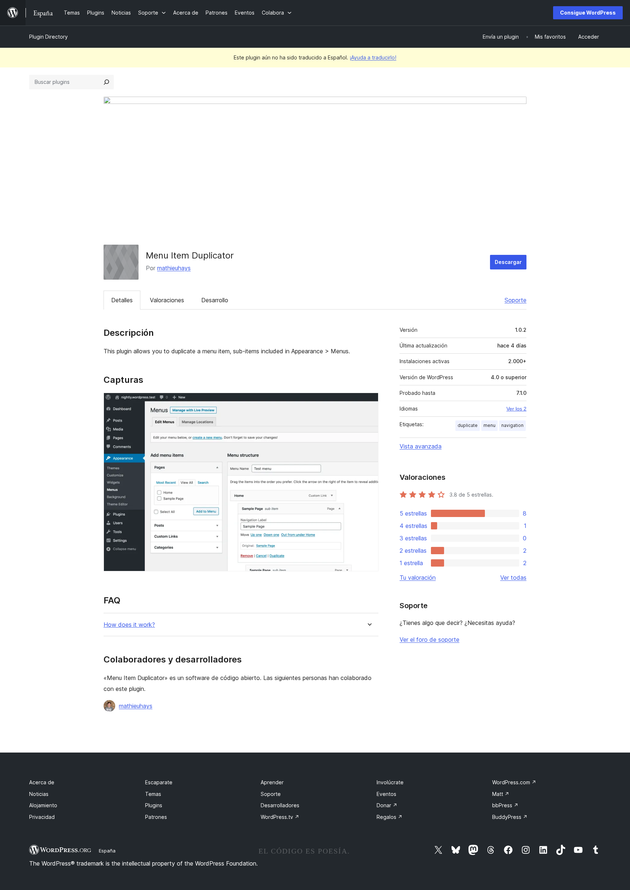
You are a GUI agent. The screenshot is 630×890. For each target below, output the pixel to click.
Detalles (122, 300)
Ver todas (513, 577)
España (107, 851)
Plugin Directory (48, 37)
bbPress (505, 805)
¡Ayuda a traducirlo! (373, 57)
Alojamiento (43, 805)
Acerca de (41, 782)
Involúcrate (390, 782)
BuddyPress (510, 817)
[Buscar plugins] (106, 82)
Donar (387, 805)
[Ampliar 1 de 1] (368, 402)
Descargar (508, 262)
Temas (153, 794)
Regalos (389, 817)
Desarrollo (214, 300)
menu (489, 425)
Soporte (515, 300)
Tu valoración (418, 577)
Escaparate (158, 782)
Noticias (38, 794)
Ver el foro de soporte (429, 639)
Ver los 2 (516, 409)
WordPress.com (514, 782)
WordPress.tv (280, 817)
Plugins (153, 805)
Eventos (386, 794)
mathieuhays (174, 268)
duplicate (468, 425)
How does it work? (129, 624)
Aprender (272, 782)
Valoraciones (167, 300)
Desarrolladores (280, 805)
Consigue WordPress (588, 12)
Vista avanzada (421, 446)
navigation (512, 425)
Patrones (156, 817)
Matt (500, 794)
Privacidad (42, 817)
